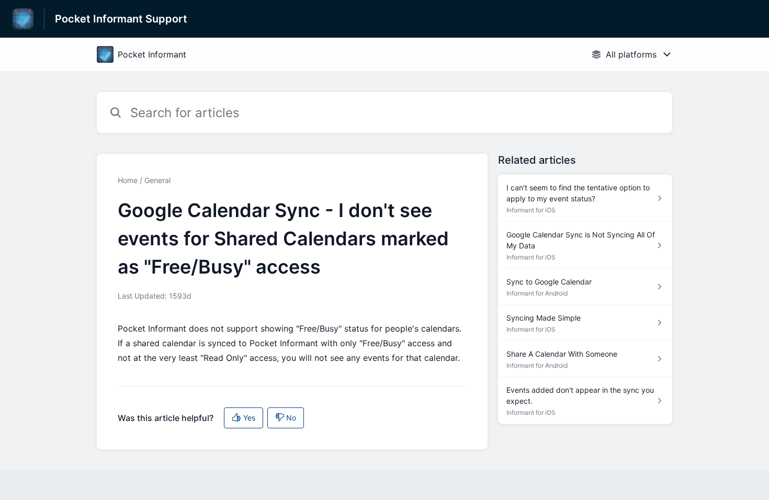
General (157, 180)
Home (128, 180)
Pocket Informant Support (121, 19)
